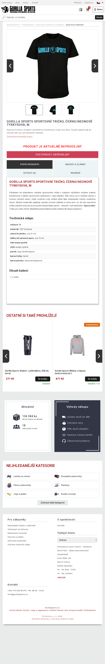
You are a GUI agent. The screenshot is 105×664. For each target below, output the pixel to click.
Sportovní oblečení (75, 25)
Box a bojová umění (74, 610)
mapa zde (61, 577)
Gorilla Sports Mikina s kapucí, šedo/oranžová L (70, 372)
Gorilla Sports (13, 25)
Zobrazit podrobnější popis (19, 137)
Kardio (26, 610)
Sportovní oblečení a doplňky (50, 25)
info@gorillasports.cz (18, 594)
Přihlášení (77, 3)
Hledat (99, 17)
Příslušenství (28, 25)
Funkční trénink (56, 610)
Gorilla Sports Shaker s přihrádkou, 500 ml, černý (27, 372)
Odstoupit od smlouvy (18, 529)
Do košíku (42, 379)
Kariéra (25, 3)
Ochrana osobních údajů (19, 545)
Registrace (89, 3)
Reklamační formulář (17, 533)
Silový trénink (16, 610)
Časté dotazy (7, 3)
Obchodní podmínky (17, 541)
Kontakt (35, 3)
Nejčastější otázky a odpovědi (22, 526)
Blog (17, 3)
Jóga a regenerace (39, 610)
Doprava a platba (16, 537)
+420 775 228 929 (16, 591)
